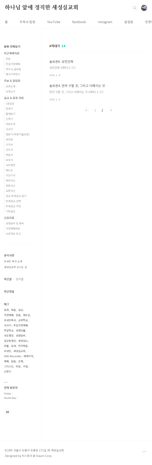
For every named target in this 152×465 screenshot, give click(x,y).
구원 (25, 366)
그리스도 (8, 366)
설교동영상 (10, 341)
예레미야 (28, 356)
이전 (86, 110)
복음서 (9, 155)
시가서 (9, 144)
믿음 (18, 315)
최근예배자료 (11, 53)
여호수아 (10, 124)
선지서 (9, 150)
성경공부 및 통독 (15, 223)
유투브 (7, 412)
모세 (13, 346)
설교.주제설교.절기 (16, 196)
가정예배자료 (13, 228)
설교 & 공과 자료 (14, 98)
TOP (144, 452)
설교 (20, 310)
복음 (13, 310)
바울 (6, 346)
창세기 (9, 108)
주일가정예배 (13, 64)
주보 (8, 59)
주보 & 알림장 (12, 81)
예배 (6, 361)
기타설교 (10, 211)
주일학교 (8, 330)
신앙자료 (9, 218)
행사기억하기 (13, 74)
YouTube (53, 21)
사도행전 (10, 165)
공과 (6, 310)
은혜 (20, 361)
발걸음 (128, 21)
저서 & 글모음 (13, 69)
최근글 (8, 279)
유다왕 (9, 139)
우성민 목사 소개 (13, 261)
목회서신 (10, 180)
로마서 (9, 160)
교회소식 (10, 91)
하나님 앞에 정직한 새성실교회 (41, 7)
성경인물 (20, 330)
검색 (135, 8)
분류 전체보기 (12, 46)
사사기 (9, 129)
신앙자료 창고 (13, 233)
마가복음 (23, 346)
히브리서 (10, 175)
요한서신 (10, 191)
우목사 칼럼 (27, 21)
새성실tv (23, 341)
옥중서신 (10, 185)
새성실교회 (19, 351)
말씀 (13, 361)
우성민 (7, 351)
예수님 (26, 315)
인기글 (20, 279)
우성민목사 (10, 320)
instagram (105, 21)
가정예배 (8, 315)
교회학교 (23, 320)
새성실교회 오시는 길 (15, 267)
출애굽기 (10, 114)
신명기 (9, 119)
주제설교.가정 (13, 206)
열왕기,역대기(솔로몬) (17, 134)
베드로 (9, 170)
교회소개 (10, 86)
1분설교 (10, 103)
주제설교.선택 (13, 201)
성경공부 (20, 335)
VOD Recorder (12, 356)
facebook (79, 21)
